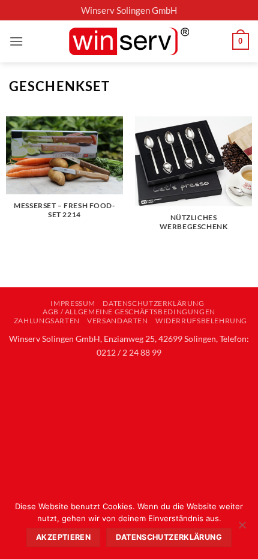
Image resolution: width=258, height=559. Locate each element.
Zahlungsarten (47, 320)
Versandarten (117, 320)
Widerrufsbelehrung (201, 320)
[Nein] (242, 528)
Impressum (72, 303)
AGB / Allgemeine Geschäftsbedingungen (129, 311)
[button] (16, 41)
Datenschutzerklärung (153, 303)
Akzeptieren (63, 537)
